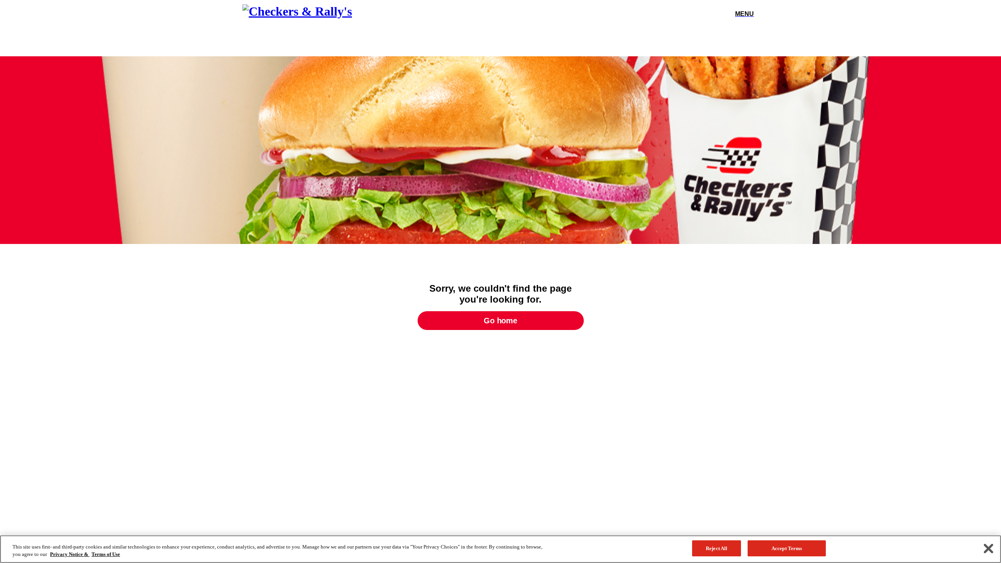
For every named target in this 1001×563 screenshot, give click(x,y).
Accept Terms (786, 548)
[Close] (988, 548)
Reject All (716, 548)
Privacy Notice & (70, 555)
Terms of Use (105, 555)
